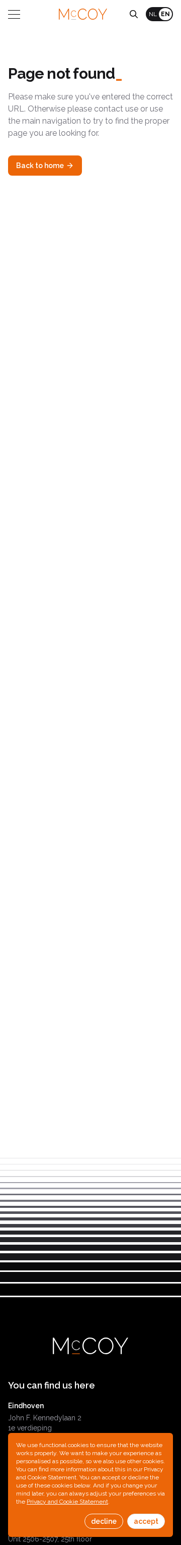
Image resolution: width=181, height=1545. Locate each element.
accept (146, 1521)
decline (104, 1521)
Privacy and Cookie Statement (67, 1501)
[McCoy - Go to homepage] (83, 14)
